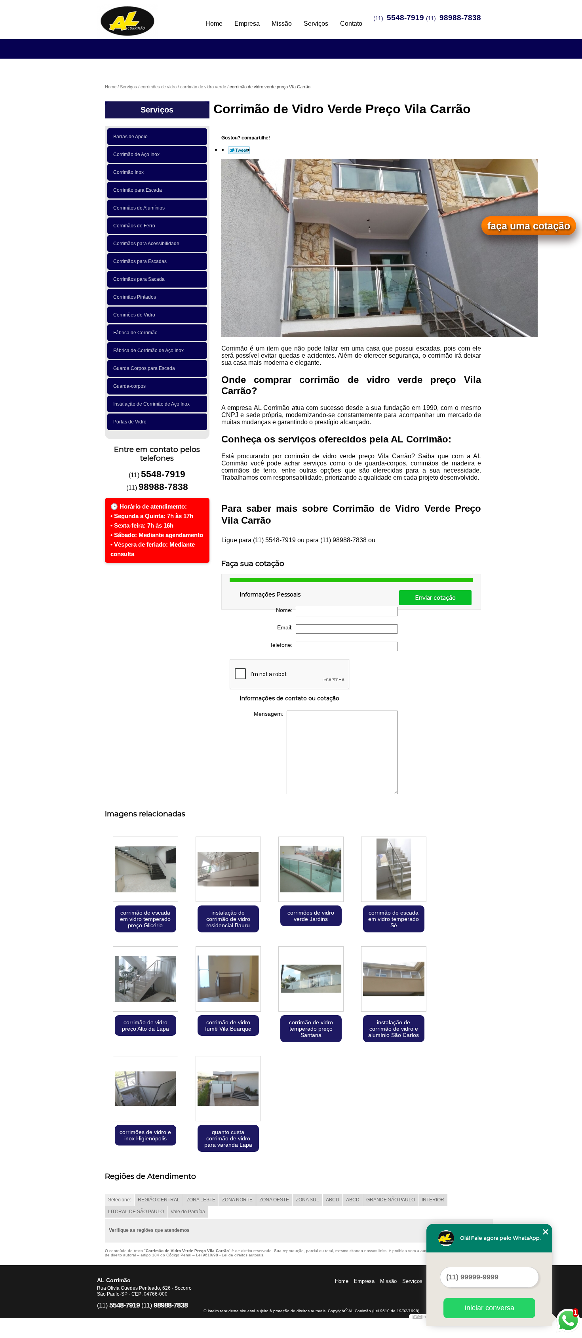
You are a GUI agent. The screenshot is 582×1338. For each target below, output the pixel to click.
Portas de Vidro (129, 422)
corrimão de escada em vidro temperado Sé (393, 918)
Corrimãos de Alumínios (139, 208)
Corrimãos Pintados (134, 297)
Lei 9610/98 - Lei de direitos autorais (229, 1255)
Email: (286, 627)
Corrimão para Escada (137, 190)
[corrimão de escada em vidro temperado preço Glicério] (145, 870)
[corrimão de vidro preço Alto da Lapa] (145, 979)
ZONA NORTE (237, 1200)
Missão (282, 23)
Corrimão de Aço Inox (136, 154)
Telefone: (283, 645)
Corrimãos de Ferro (134, 226)
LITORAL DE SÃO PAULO (136, 1211)
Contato (351, 23)
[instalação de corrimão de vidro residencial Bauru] (228, 870)
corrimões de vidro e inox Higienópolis (145, 1135)
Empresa (247, 23)
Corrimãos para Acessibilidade (146, 243)
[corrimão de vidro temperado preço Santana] (311, 979)
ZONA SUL (307, 1200)
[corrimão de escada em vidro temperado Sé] (393, 870)
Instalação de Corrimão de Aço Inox (151, 404)
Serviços (316, 23)
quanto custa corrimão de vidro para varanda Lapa (228, 1138)
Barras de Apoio (130, 136)
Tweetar (239, 150)
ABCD (332, 1200)
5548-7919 (405, 17)
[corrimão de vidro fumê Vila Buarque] (228, 979)
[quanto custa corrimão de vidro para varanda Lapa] (228, 1089)
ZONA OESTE (274, 1200)
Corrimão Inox (128, 172)
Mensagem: (270, 714)
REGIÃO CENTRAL (159, 1200)
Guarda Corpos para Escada (144, 368)
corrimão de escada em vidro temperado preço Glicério (145, 918)
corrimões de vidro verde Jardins (310, 915)
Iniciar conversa (489, 1308)
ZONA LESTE (200, 1200)
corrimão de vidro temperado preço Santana (311, 1028)
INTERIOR (433, 1200)
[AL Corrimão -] (142, 16)
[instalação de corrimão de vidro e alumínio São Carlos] (393, 979)
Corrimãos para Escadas (140, 261)
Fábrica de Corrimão (135, 332)
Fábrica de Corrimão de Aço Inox (148, 350)
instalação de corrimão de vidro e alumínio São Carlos (393, 1028)
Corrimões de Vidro (134, 315)
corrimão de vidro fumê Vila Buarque (228, 1025)
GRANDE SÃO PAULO (390, 1200)
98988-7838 (460, 17)
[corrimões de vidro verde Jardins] (311, 870)
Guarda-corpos (129, 386)
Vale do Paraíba (188, 1211)
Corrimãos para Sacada (139, 279)
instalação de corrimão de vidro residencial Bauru (228, 918)
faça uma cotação (528, 225)
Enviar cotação (435, 597)
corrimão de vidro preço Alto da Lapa (145, 1025)
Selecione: (119, 1200)
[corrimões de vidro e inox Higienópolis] (145, 1089)
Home (214, 23)
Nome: (286, 610)
